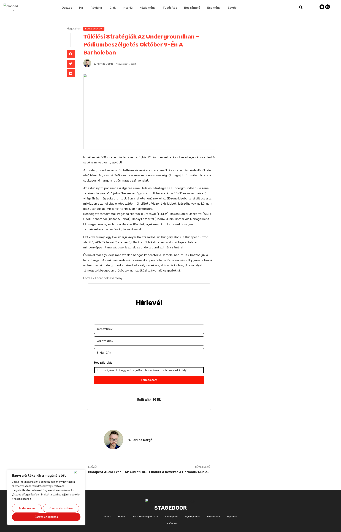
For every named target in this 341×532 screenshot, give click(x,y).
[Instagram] (327, 6)
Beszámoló (192, 7)
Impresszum (213, 516)
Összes (67, 7)
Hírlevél (121, 516)
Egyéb (232, 7)
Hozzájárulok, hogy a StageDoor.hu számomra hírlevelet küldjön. (145, 370)
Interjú (127, 7)
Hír (81, 7)
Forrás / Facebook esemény (102, 278)
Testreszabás (26, 508)
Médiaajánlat (171, 516)
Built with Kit (149, 399)
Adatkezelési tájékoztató (145, 516)
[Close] (79, 472)
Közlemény (148, 7)
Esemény (214, 7)
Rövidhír (96, 7)
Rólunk (107, 516)
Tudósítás (170, 7)
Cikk (113, 7)
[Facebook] (322, 6)
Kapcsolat (232, 516)
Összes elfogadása (46, 517)
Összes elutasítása (61, 508)
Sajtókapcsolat (192, 516)
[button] (71, 54)
